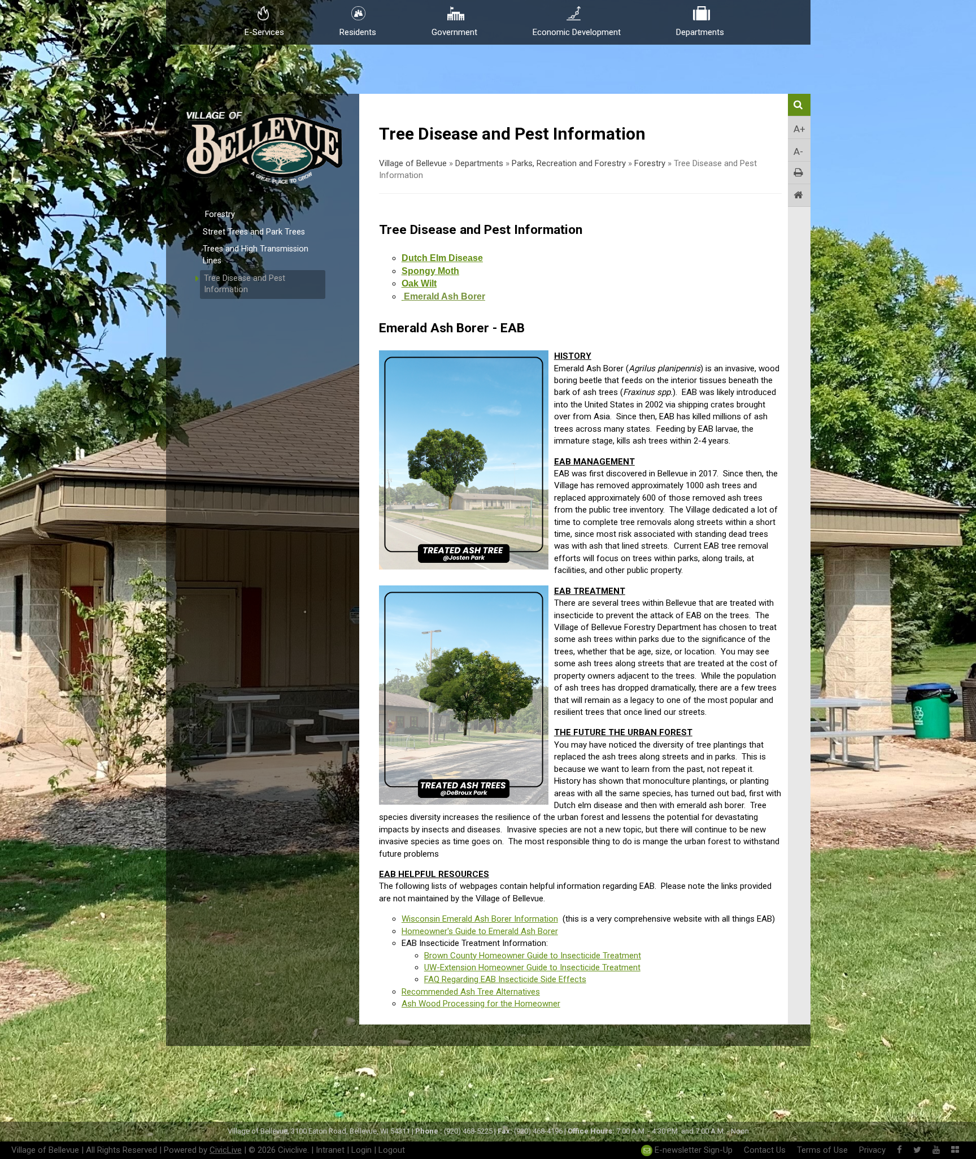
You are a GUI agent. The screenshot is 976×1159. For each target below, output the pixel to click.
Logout (391, 1150)
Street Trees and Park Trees (254, 232)
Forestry (220, 214)
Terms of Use (822, 1150)
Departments (479, 163)
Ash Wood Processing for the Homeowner (481, 1004)
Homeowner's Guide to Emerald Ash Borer (480, 931)
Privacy (872, 1150)
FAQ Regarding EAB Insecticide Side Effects (505, 979)
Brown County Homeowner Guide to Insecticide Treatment (532, 955)
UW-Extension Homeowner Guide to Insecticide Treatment (532, 967)
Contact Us (765, 1150)
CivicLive (226, 1150)
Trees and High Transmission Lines (255, 255)
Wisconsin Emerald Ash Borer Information (480, 919)
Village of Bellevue (413, 163)
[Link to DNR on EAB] (403, 296)
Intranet (330, 1150)
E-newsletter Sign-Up (692, 1150)
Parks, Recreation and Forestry (569, 163)
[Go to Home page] (799, 195)
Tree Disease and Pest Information (244, 284)
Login (361, 1150)
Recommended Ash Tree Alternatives (471, 992)
